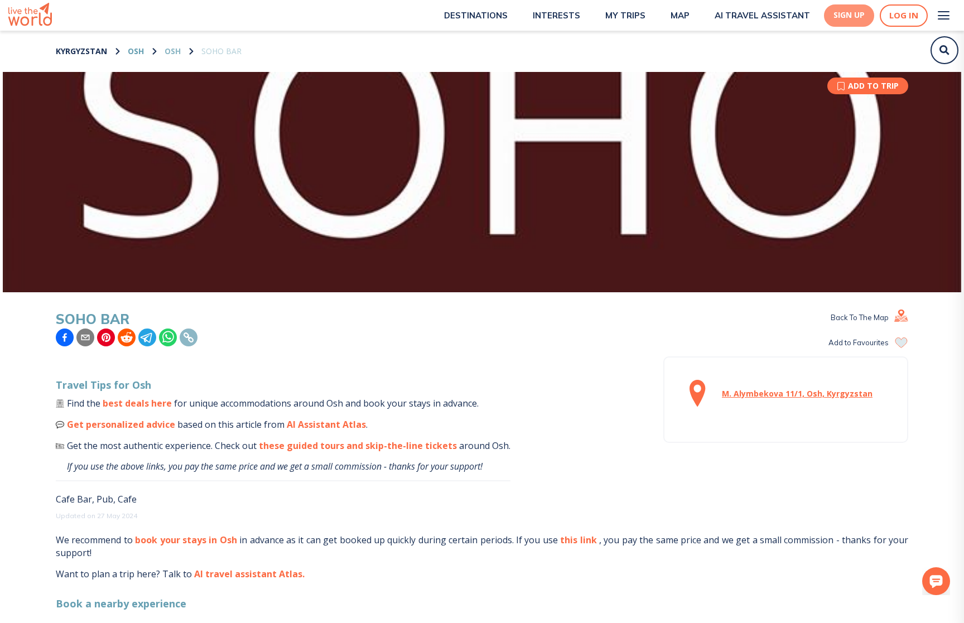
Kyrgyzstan (81, 51)
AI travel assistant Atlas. (249, 574)
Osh (136, 51)
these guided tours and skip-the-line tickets (358, 446)
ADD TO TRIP (873, 85)
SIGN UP (849, 15)
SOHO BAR (221, 51)
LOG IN (903, 15)
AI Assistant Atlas (326, 424)
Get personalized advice (121, 424)
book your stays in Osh (186, 540)
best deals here (137, 403)
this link (578, 540)
